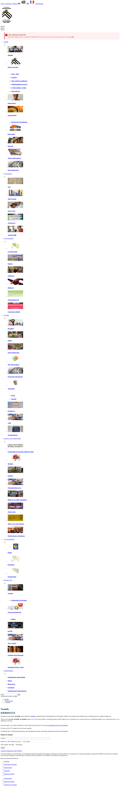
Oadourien (11, 276)
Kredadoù (7, 771)
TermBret (33, 716)
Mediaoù (10, 464)
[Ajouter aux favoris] (14, 713)
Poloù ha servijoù (13, 67)
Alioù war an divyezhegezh (16, 524)
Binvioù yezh (9, 701)
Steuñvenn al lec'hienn (10, 764)
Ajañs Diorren (15, 91)
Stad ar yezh (11, 211)
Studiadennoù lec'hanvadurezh (17, 691)
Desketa (10, 264)
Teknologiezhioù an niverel (19, 84)
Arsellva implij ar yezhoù (18, 88)
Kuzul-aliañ (11, 134)
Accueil (6, 699)
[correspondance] (22, 3)
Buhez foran (11, 684)
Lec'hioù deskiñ (12, 251)
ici (73, 37)
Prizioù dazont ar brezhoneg (16, 536)
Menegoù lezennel (9, 774)
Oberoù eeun (11, 512)
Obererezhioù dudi (13, 352)
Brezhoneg (19, 744)
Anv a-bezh (26, 741)
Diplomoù (11, 288)
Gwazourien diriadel (14, 312)
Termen (3, 738)
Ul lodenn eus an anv (15, 741)
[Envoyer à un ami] (12, 713)
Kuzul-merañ (12, 103)
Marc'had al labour (13, 364)
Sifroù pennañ (12, 199)
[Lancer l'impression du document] (10, 713)
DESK (13, 395)
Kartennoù (11, 564)
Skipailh (10, 55)
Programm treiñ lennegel (15, 376)
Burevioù (10, 146)
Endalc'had (8, 3)
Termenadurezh (12, 435)
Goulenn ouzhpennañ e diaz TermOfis (11, 751)
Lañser (2, 3)
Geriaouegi (11, 687)
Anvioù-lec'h (11, 223)
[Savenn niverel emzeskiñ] (15, 260)
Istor (9, 187)
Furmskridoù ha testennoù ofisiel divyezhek (21, 452)
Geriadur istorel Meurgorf (15, 655)
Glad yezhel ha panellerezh (19, 81)
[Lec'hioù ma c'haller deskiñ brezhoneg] (15, 248)
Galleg (12, 744)
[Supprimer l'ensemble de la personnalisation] (8, 713)
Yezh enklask (4, 744)
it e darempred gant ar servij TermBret (57, 725)
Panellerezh (11, 411)
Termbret (14, 77)
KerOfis (10, 631)
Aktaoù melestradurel (14, 158)
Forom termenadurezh (14, 612)
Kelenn (10, 340)
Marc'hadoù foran (13, 170)
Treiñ (9, 423)
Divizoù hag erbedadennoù (19, 122)
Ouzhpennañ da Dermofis (19, 600)
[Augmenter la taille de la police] (4, 713)
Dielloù (13, 619)
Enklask (15, 3)
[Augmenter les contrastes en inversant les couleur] (6, 713)
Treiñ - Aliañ (15, 74)
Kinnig (10, 552)
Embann (10, 476)
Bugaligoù (11, 328)
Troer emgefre (12, 643)
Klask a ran (4, 741)
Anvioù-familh (12, 235)
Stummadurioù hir (13, 300)
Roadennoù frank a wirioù (16, 667)
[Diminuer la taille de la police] (2, 713)
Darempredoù (39, 3)
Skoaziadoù (11, 388)
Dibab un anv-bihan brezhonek (17, 500)
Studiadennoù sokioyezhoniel (16, 677)
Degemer (6, 761)
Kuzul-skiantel (12, 115)
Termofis (10, 593)
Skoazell (13, 399)
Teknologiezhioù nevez (14, 488)
